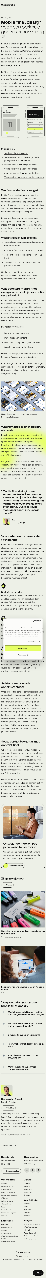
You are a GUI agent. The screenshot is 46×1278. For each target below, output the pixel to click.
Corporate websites (7, 1186)
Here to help (7, 1157)
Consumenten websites (9, 1195)
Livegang (27, 1195)
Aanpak (28, 1179)
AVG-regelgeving (30, 1239)
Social (3, 1207)
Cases (9, 885)
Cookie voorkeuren (20, 1259)
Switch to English (24, 1256)
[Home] (8, 5)
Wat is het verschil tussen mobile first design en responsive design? (26, 1013)
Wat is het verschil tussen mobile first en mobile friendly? (25, 1024)
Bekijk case (14, 417)
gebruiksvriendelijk (9, 728)
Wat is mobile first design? (16, 153)
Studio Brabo (31, 1200)
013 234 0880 (5, 1164)
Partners (27, 1216)
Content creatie (6, 1210)
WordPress (4, 1224)
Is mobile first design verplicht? (24, 1035)
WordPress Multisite (31, 1227)
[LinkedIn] (26, 1170)
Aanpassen (22, 655)
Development (28, 1192)
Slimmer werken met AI (32, 1224)
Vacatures (27, 1210)
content (10, 756)
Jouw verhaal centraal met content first (22, 173)
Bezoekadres (31, 1157)
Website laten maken (8, 1242)
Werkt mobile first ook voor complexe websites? (22, 1067)
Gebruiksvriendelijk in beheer (34, 1236)
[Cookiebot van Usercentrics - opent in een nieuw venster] (31, 621)
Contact (27, 1213)
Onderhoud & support (8, 1213)
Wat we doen (8, 1179)
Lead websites (6, 1189)
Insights (7, 17)
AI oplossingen (6, 1204)
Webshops (4, 1198)
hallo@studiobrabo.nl (8, 1161)
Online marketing (7, 1201)
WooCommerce (6, 1227)
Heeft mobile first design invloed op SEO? (26, 1044)
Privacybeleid (7, 1259)
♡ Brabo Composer (36, 1259)
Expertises (7, 1220)
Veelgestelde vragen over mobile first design (24, 177)
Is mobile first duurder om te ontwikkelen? (23, 1056)
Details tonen (32, 642)
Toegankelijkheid (30, 1233)
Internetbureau (6, 1233)
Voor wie (4, 1216)
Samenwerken (16, 865)
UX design (27, 1186)
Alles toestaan (23, 648)
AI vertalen (27, 1230)
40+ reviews (26, 1252)
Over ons (27, 1204)
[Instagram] (32, 1170)
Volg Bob (10, 1108)
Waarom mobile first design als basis (20, 164)
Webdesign (28, 1189)
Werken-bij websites (8, 1192)
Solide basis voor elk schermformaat (20, 168)
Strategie (27, 1183)
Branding (4, 1183)
